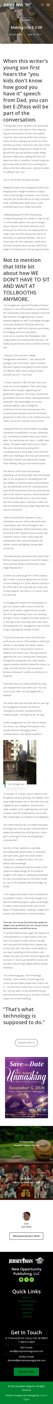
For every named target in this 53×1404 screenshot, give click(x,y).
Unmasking (27, 1305)
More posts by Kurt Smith (26, 1236)
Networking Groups (27, 1301)
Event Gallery (27, 1308)
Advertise (27, 1312)
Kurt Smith (17, 34)
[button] (48, 4)
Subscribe (27, 1316)
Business (26, 19)
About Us (27, 1297)
